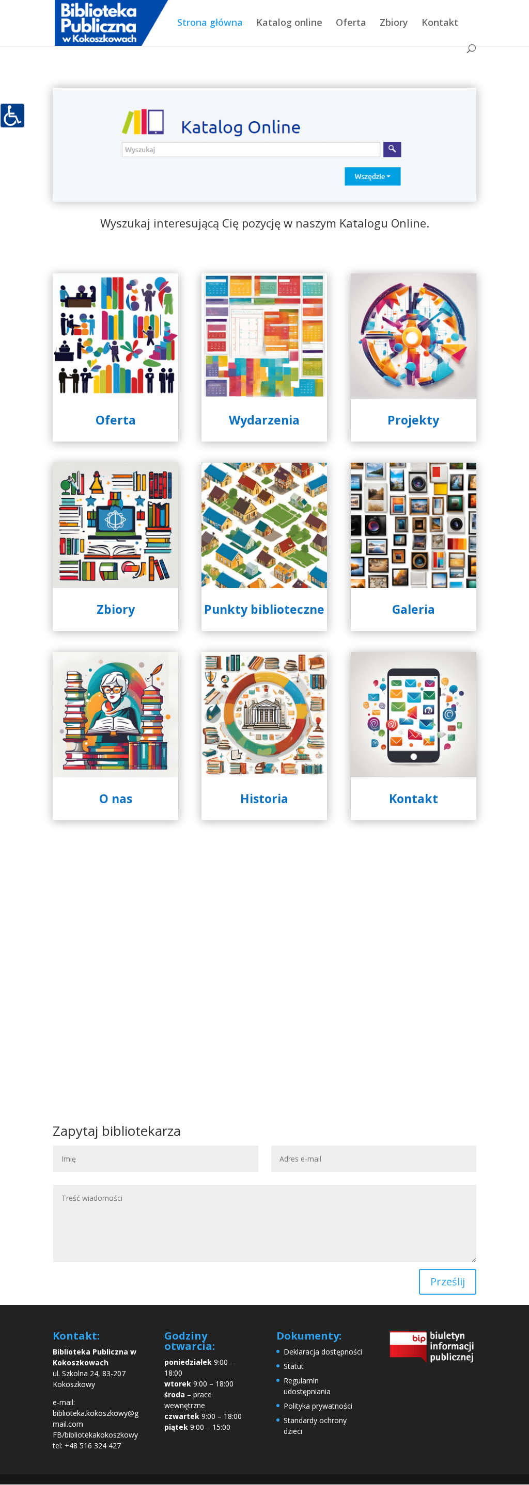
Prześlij (447, 1281)
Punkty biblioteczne (264, 609)
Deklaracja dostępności (323, 1352)
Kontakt (440, 23)
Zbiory (394, 23)
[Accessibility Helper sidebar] (12, 115)
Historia (264, 798)
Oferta (351, 23)
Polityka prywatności (318, 1406)
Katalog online (289, 23)
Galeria (413, 609)
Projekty (413, 420)
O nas (115, 798)
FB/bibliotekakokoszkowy (95, 1435)
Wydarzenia (264, 420)
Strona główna (210, 23)
